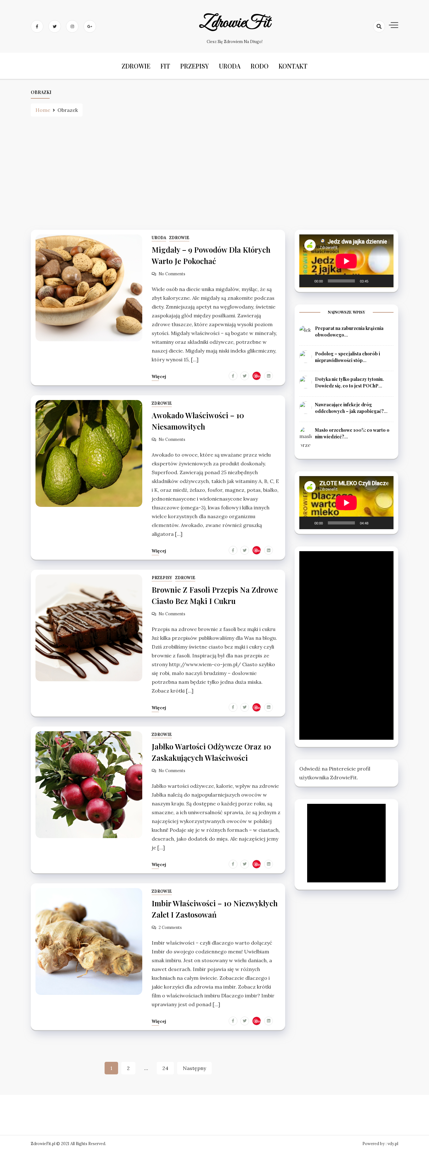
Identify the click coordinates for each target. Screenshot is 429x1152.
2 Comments (170, 927)
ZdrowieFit (234, 23)
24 (165, 1068)
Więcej (159, 376)
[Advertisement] (214, 173)
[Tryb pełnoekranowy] (385, 281)
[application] (346, 261)
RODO (260, 66)
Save (258, 375)
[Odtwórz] (307, 281)
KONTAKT (293, 66)
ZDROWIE (136, 66)
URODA (230, 66)
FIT (165, 66)
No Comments (172, 274)
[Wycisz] (375, 281)
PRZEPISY (194, 66)
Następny (194, 1068)
